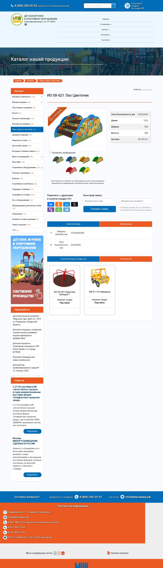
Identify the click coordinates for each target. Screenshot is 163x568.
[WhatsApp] (58, 209)
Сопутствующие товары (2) (73, 259)
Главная (106, 19)
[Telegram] (66, 209)
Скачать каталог (119, 553)
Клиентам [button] (105, 35)
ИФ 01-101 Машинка (99, 292)
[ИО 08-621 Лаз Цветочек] (58, 160)
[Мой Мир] (66, 204)
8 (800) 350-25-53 (42, 5)
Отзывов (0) (126, 259)
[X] (74, 204)
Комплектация (73, 224)
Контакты (106, 40)
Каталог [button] (105, 29)
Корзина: (127, 5)
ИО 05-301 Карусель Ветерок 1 (64, 293)
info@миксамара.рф (138, 496)
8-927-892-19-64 (16, 532)
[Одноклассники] (58, 204)
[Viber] (50, 209)
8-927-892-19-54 (16, 527)
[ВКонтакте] (50, 204)
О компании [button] (105, 24)
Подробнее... (32, 431)
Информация (126, 224)
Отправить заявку (99, 209)
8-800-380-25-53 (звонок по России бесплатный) (33, 522)
